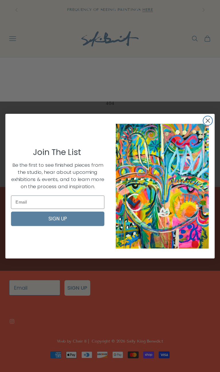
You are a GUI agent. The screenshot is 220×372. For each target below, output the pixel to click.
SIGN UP (57, 218)
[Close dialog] (208, 120)
